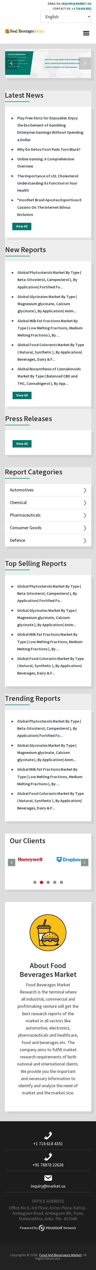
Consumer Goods (26, 527)
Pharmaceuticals (25, 515)
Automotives (22, 490)
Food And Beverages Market (60, 1255)
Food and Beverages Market (24, 34)
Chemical (18, 502)
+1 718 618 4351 (81, 8)
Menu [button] (86, 34)
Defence (17, 540)
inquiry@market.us (76, 3)
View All (22, 226)
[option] (48, 63)
